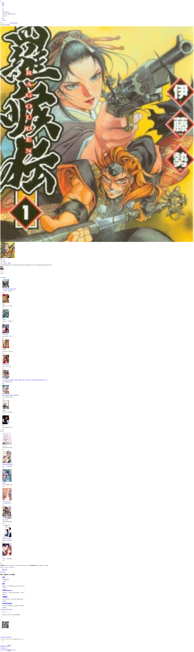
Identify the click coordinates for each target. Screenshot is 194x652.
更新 (3, 3)
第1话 (5, 587)
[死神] (5, 423)
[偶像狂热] (7, 481)
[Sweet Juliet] (7, 444)
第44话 (5, 607)
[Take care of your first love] (7, 499)
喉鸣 (3, 583)
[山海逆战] (5, 317)
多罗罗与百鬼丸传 (7, 603)
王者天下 (4, 349)
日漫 (3, 5)
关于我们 (2, 637)
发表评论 (18, 614)
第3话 (5, 594)
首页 (3, 2)
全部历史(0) (4, 15)
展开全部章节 (2, 572)
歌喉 (3, 577)
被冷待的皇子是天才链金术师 (7, 464)
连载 (2, 567)
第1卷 (5, 570)
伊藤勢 (4, 261)
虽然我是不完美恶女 (6, 364)
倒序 (13, 567)
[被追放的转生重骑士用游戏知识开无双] (5, 287)
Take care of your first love (6, 501)
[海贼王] (5, 302)
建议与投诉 (6, 637)
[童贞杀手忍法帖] (7, 518)
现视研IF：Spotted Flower (6, 538)
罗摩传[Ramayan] (7, 590)
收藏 (1, 646)
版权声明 (9, 637)
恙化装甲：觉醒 (5, 334)
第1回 (5, 581)
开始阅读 (3, 646)
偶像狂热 (4, 482)
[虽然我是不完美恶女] (5, 363)
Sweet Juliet (4, 445)
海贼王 (3, 304)
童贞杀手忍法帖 (5, 519)
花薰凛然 (4, 410)
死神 (3, 425)
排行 (3, 4)
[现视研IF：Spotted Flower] (6, 536)
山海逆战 (4, 319)
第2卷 (7, 567)
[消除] (7, 555)
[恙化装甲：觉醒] (5, 332)
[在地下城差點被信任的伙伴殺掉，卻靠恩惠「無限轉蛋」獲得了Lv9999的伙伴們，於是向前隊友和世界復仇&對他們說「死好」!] (5, 378)
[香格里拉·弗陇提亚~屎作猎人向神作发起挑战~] (5, 393)
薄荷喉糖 (4, 596)
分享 (1, 649)
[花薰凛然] (5, 408)
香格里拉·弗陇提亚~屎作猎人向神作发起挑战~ (10, 395)
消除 (3, 556)
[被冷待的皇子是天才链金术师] (6, 462)
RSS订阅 (3, 649)
